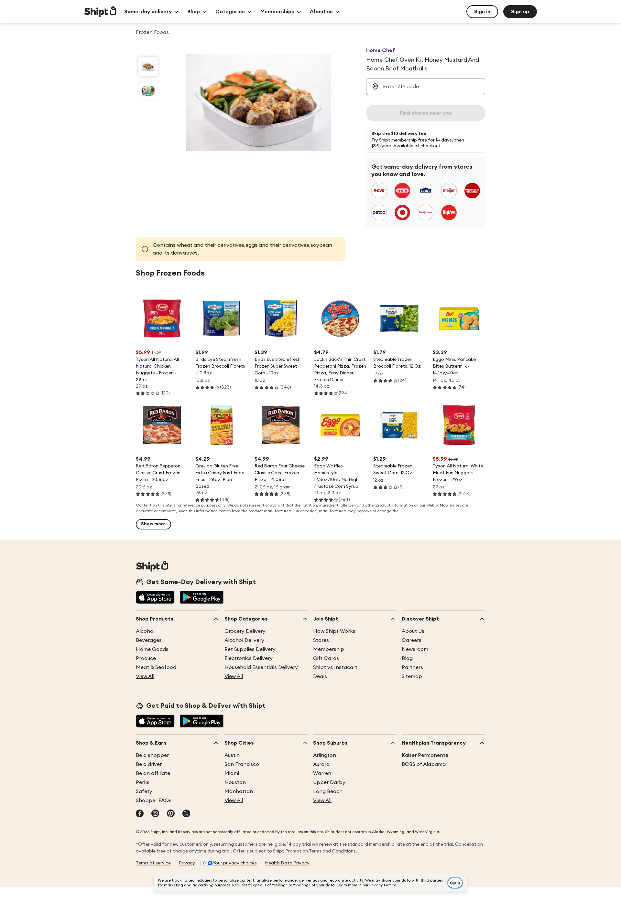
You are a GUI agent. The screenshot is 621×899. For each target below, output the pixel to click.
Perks (142, 782)
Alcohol (145, 631)
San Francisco (241, 764)
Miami (231, 773)
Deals (320, 676)
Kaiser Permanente (425, 755)
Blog (407, 658)
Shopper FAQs (153, 800)
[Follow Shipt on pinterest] (171, 814)
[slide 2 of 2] (148, 90)
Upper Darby (329, 782)
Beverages (149, 640)
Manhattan (238, 791)
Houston (235, 782)
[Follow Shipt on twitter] (186, 814)
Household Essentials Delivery (261, 667)
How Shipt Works (334, 631)
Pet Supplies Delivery (250, 649)
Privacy (187, 863)
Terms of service (153, 863)
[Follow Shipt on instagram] (155, 814)
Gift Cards (326, 658)
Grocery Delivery (245, 631)
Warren (322, 773)
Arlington (324, 755)
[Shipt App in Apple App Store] (155, 598)
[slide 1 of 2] (148, 66)
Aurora (321, 764)
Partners (412, 667)
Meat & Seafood (156, 667)
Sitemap (412, 676)
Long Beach (328, 791)
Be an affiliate (153, 773)
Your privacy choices (235, 863)
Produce (146, 658)
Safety (144, 791)
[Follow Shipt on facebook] (140, 814)
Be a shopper (152, 755)
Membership (328, 649)
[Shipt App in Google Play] (201, 598)
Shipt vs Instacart (335, 667)
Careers (411, 640)
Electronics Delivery (248, 658)
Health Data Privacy (287, 863)
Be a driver (149, 764)
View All (145, 676)
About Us (413, 631)
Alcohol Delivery (244, 640)
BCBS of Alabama (424, 764)
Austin (232, 755)
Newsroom (415, 649)
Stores (321, 640)
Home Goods (152, 649)
